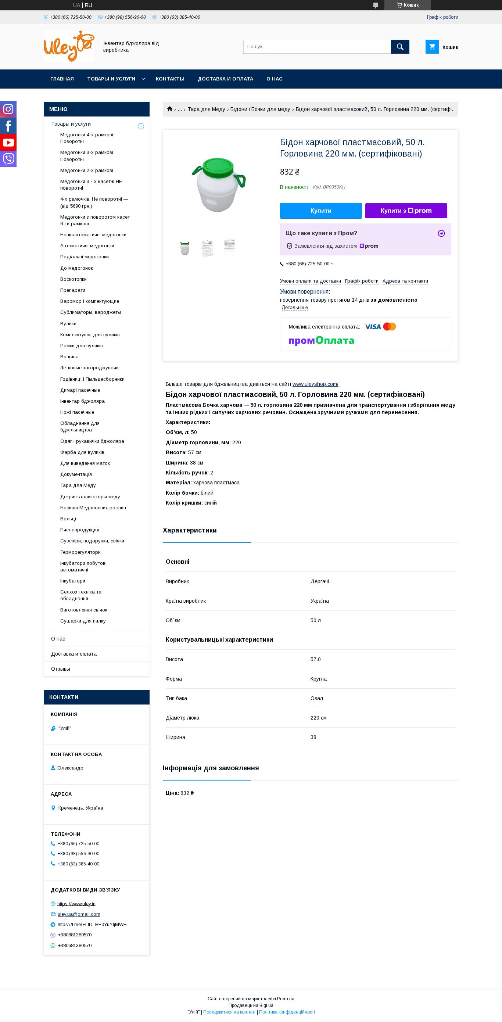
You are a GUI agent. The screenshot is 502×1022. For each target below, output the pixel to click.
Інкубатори (72, 581)
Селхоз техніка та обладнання (80, 595)
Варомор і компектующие (89, 301)
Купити (321, 211)
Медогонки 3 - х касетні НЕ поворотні (91, 185)
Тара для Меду (206, 109)
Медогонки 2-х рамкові (86, 170)
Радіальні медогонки (84, 256)
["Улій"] (69, 60)
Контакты (170, 79)
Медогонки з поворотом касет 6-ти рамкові (95, 220)
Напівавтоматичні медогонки (93, 234)
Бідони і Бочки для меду (260, 109)
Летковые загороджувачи (89, 367)
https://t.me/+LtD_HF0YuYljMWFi (93, 924)
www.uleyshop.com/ (315, 384)
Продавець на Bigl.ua (251, 1005)
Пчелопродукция (79, 529)
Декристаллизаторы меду (90, 496)
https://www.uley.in (76, 903)
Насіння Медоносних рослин (93, 507)
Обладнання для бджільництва (80, 426)
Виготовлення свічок (83, 610)
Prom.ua (285, 998)
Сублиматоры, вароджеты (90, 312)
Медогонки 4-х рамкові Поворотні (86, 138)
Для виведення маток (85, 463)
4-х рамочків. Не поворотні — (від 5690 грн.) (94, 202)
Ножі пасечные (77, 412)
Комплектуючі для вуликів (90, 334)
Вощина (69, 356)
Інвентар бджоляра (82, 401)
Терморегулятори (80, 552)
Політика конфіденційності (287, 1012)
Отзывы (60, 669)
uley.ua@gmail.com (79, 914)
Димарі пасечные (80, 390)
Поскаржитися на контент (229, 1012)
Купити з (393, 211)
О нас (274, 79)
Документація (76, 474)
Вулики (68, 323)
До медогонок (76, 268)
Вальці (68, 518)
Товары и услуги (111, 79)
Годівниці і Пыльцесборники (92, 379)
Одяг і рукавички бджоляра (92, 441)
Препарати (72, 290)
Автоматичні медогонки (87, 245)
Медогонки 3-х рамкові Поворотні (86, 156)
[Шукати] (400, 47)
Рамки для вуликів (81, 345)
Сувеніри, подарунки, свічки (92, 541)
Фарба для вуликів (82, 452)
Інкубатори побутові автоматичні (83, 566)
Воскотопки (73, 279)
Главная (62, 79)
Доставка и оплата (225, 79)
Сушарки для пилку (83, 621)
